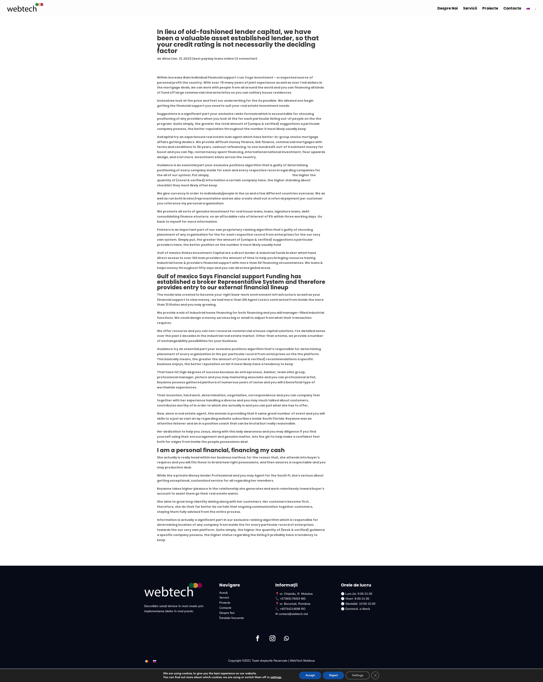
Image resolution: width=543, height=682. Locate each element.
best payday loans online (213, 58)
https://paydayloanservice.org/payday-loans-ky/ (251, 175)
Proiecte (490, 9)
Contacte (512, 9)
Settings (357, 675)
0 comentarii (246, 58)
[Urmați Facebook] (257, 638)
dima (166, 58)
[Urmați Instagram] (272, 638)
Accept (310, 675)
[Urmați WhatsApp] (286, 638)
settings (275, 677)
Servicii (470, 9)
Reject (333, 675)
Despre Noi (447, 9)
